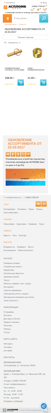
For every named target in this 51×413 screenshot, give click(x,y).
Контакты (19, 12)
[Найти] (43, 18)
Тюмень (39, 209)
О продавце (9, 312)
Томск (41, 224)
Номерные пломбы (12, 263)
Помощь (27, 12)
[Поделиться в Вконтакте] (8, 154)
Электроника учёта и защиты (16, 294)
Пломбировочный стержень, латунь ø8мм (14, 69)
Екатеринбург (9, 209)
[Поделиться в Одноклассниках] (18, 154)
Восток (8, 242)
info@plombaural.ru (14, 198)
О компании (10, 12)
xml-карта (8, 347)
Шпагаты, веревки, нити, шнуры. (17, 283)
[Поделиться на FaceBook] (13, 154)
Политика (8, 325)
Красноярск (22, 224)
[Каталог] (7, 18)
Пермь (31, 209)
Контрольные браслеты (14, 273)
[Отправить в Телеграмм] (28, 154)
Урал (6, 204)
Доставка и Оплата (12, 319)
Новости (22, 24)
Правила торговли (11, 322)
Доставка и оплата (38, 12)
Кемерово (33, 224)
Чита (14, 235)
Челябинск (21, 209)
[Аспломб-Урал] (15, 9)
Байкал (7, 231)
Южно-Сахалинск (25, 250)
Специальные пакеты (13, 267)
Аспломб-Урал (10, 24)
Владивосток (9, 247)
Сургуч (7, 280)
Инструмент (9, 287)
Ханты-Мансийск (11, 213)
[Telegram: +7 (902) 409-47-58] (44, 406)
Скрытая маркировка (12, 290)
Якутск (31, 247)
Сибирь (8, 219)
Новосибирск (9, 224)
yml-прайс (8, 351)
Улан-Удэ (22, 235)
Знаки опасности (11, 300)
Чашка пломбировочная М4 (35, 69)
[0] (32, 9)
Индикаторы (9, 270)
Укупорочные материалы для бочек (19, 297)
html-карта (8, 344)
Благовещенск (10, 250)
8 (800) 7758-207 (38, 6)
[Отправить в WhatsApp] (23, 154)
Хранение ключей (11, 277)
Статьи (7, 332)
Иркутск (7, 235)
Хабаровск (21, 247)
